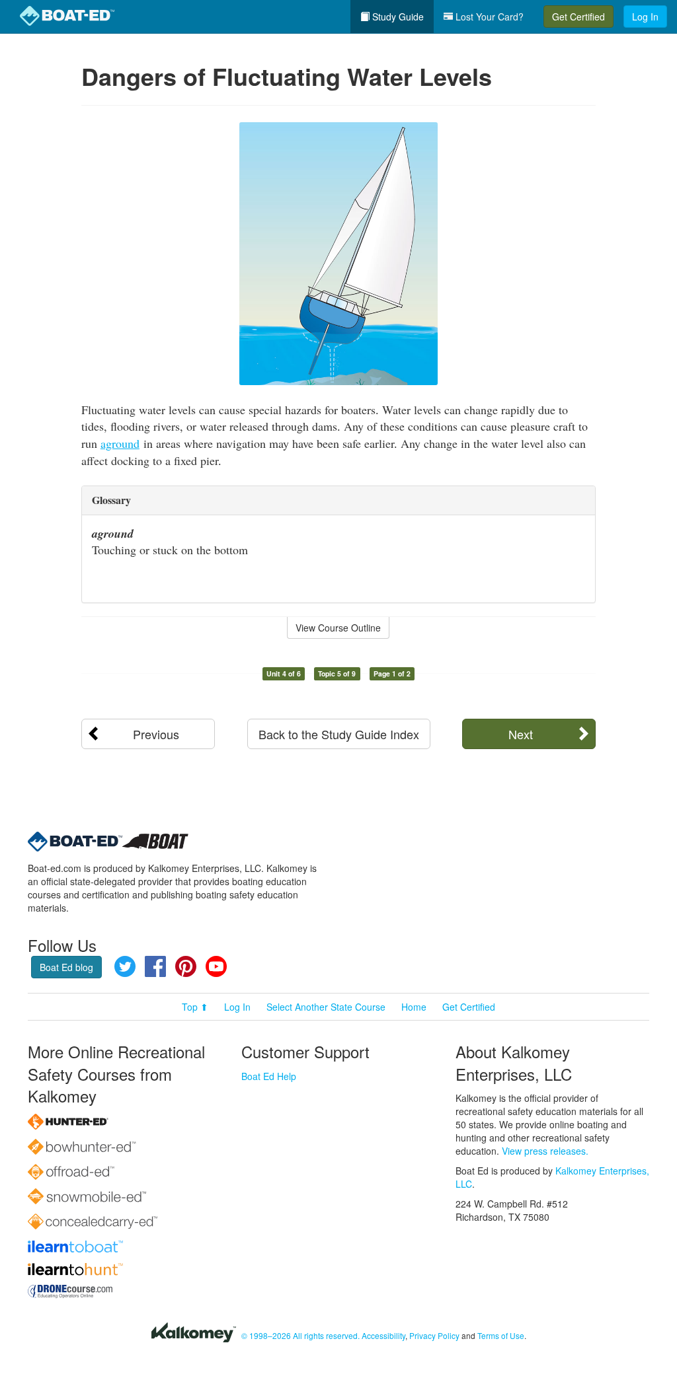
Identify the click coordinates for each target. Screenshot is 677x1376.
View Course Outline (338, 627)
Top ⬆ (195, 1006)
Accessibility (383, 1335)
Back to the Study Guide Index (339, 733)
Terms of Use (500, 1335)
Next (520, 733)
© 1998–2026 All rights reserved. (300, 1335)
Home (413, 1006)
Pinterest (185, 966)
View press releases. (545, 1150)
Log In (645, 16)
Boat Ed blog (66, 967)
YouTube (216, 966)
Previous (156, 733)
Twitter (125, 966)
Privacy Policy (434, 1335)
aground (119, 443)
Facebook (155, 966)
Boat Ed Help (268, 1076)
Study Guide (397, 16)
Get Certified (578, 16)
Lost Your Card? (488, 16)
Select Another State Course (325, 1006)
